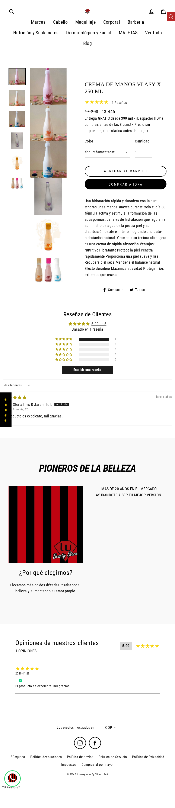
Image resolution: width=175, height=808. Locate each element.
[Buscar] (171, 17)
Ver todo (153, 32)
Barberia (136, 22)
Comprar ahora (126, 184)
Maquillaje (85, 22)
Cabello (60, 22)
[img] (14, 397)
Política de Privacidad (148, 757)
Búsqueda (18, 757)
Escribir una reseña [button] (87, 370)
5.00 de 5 (98, 323)
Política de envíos (80, 757)
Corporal (111, 22)
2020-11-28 (22, 673)
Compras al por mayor (98, 765)
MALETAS (128, 32)
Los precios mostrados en (76, 727)
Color (89, 141)
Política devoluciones (46, 757)
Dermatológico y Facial (88, 32)
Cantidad (142, 141)
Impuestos (68, 765)
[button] (64, 339)
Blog (87, 43)
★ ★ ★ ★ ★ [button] (6, 410)
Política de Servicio (113, 757)
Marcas (38, 22)
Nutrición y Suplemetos (36, 32)
